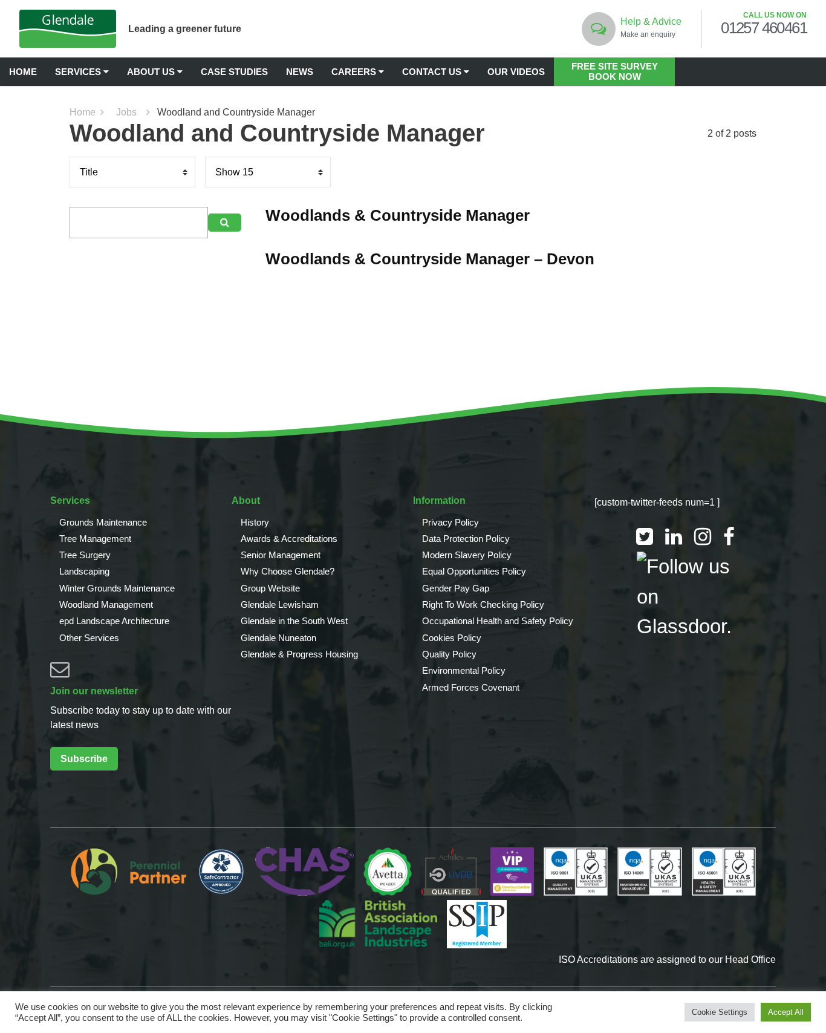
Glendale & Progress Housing (299, 654)
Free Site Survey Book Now (614, 71)
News (299, 72)
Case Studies (234, 72)
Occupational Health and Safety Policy (497, 621)
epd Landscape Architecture (114, 621)
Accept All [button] (786, 1012)
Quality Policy (449, 654)
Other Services (89, 638)
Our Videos (516, 72)
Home (23, 72)
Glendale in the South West (294, 621)
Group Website (270, 588)
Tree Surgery (85, 555)
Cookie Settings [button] (719, 1012)
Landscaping (84, 571)
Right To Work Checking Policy (483, 604)
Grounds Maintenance (103, 522)
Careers (355, 72)
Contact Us (433, 72)
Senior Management (280, 555)
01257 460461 (764, 28)
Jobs (126, 112)
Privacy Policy (450, 522)
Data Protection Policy (466, 538)
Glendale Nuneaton (278, 638)
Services (79, 72)
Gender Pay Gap (455, 588)
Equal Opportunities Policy (474, 571)
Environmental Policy (464, 670)
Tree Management (95, 538)
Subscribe (84, 759)
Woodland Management (106, 604)
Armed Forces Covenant (470, 687)
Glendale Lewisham (280, 604)
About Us (152, 72)
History (255, 522)
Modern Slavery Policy (467, 555)
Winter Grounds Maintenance (117, 588)
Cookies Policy (451, 638)
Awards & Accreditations (289, 538)
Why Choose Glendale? (287, 571)
